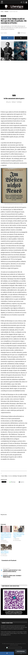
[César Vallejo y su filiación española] (6, 547)
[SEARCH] (24, 2)
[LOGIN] (26, 2)
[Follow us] (21, 2)
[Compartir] (7, 653)
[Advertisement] (14, 77)
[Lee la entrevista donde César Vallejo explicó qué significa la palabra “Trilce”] (18, 529)
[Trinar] (20, 38)
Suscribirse (21, 651)
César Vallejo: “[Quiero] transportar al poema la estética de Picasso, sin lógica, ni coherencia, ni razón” (6, 536)
